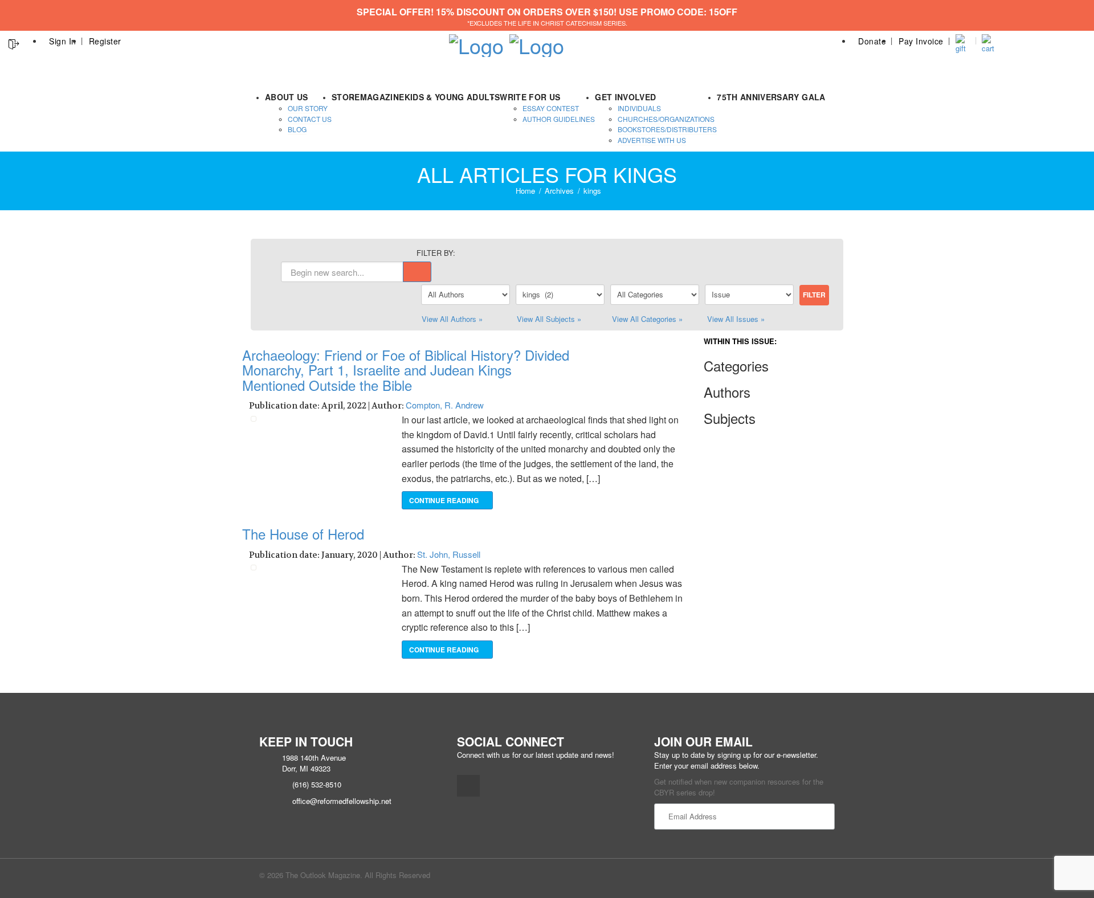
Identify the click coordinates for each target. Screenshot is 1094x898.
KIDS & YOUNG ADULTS (452, 97)
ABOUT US (286, 97)
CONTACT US (310, 119)
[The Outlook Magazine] (476, 41)
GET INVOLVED (625, 97)
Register (105, 41)
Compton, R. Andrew (445, 405)
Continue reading (444, 500)
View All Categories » (647, 318)
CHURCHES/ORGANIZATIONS (666, 119)
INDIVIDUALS (639, 108)
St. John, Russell (448, 554)
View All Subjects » (549, 318)
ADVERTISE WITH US (652, 140)
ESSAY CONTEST (550, 108)
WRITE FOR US (530, 97)
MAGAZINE (382, 97)
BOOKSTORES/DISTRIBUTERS (667, 129)
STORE (346, 97)
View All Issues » (736, 318)
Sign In (62, 41)
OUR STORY (308, 108)
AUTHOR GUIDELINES (558, 119)
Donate (872, 41)
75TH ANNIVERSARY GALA (771, 97)
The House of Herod (303, 534)
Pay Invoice (921, 41)
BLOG (297, 129)
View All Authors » (452, 318)
